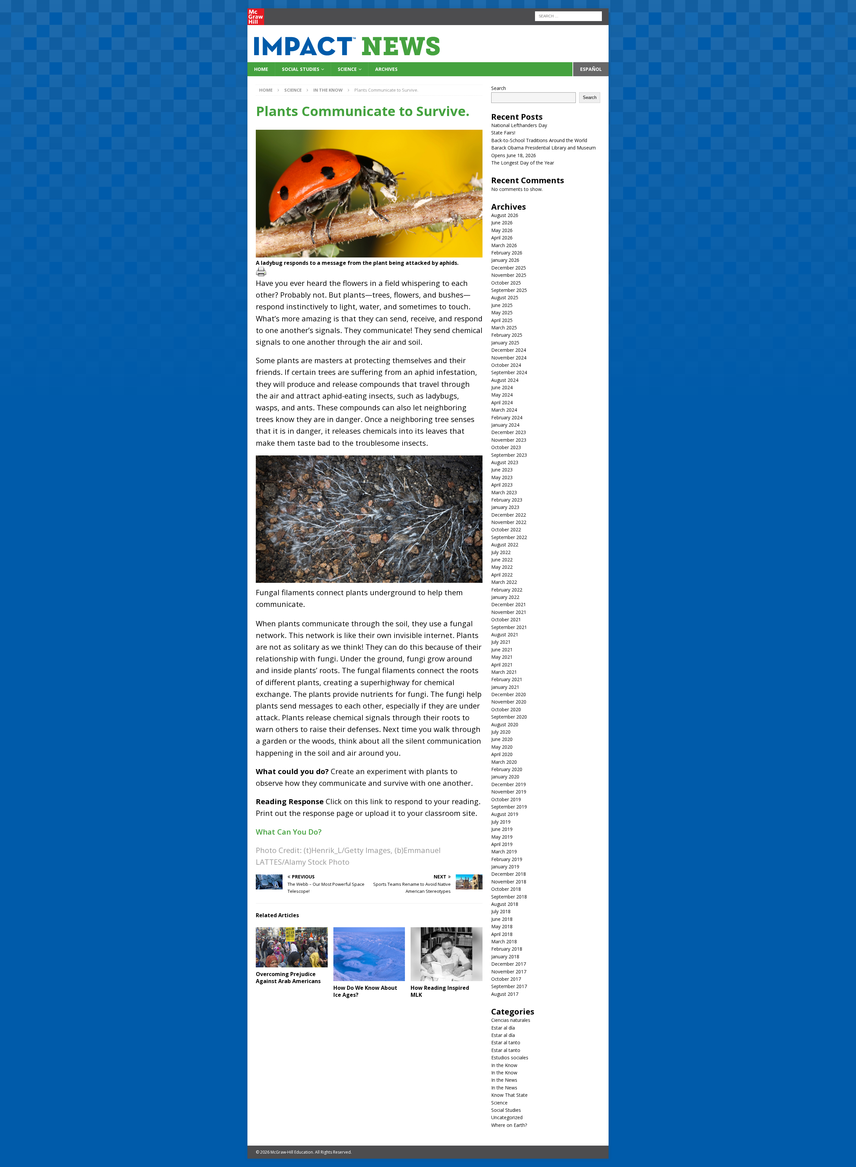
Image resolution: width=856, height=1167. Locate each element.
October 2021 (506, 619)
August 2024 (504, 380)
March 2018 (504, 941)
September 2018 (509, 896)
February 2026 (506, 252)
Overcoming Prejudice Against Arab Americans (288, 977)
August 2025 (504, 297)
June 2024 (502, 387)
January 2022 (505, 597)
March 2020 (504, 762)
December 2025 (508, 267)
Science (347, 69)
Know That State (509, 1095)
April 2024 (502, 402)
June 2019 (502, 829)
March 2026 (504, 245)
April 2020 (502, 754)
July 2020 (501, 732)
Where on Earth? (509, 1125)
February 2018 (506, 949)
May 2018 (502, 926)
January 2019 (505, 866)
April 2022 (502, 574)
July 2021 (501, 642)
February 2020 (506, 769)
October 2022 (506, 529)
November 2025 (508, 275)
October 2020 (506, 709)
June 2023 (502, 469)
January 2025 (505, 342)
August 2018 (504, 904)
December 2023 (508, 432)
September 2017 (509, 986)
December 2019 (508, 784)
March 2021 (504, 672)
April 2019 (502, 844)
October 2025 (506, 283)
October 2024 (506, 365)
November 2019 (508, 791)
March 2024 (504, 410)
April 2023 (502, 485)
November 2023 (508, 440)
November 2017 (508, 971)
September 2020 (509, 717)
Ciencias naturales (510, 1020)
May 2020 (502, 747)
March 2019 (504, 851)
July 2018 (501, 911)
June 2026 (502, 222)
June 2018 (502, 919)
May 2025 (502, 312)
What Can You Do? (289, 832)
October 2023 (506, 447)
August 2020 (504, 724)
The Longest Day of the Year (522, 163)
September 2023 (509, 455)
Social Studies (300, 69)
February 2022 (506, 590)
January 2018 (505, 956)
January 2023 (505, 507)
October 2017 (506, 979)
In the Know (504, 1065)
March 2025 (504, 327)
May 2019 (502, 837)
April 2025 (502, 320)
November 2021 (508, 612)
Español (591, 69)
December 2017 (508, 964)
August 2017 (504, 994)
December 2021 (508, 604)
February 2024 (506, 417)
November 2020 (508, 702)
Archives (386, 69)
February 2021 (506, 679)
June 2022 (502, 559)
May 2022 (502, 567)
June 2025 (502, 305)
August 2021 (504, 634)
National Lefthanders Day (519, 125)
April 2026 (502, 237)
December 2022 (508, 515)
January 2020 (505, 776)
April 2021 (502, 664)
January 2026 (505, 260)
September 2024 (509, 372)
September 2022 (509, 537)
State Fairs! (503, 132)
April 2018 (502, 934)
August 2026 (504, 215)
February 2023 (506, 500)
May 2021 (502, 657)
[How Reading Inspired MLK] (447, 954)
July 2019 (501, 822)
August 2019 (504, 814)
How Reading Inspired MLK (440, 991)
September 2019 (509, 807)
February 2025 (506, 335)
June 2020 (502, 739)
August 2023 (504, 462)
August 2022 (504, 544)
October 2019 (506, 799)
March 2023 (504, 492)
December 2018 (508, 874)
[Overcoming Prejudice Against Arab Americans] (292, 947)
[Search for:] (568, 15)
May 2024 (502, 395)
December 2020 (508, 694)
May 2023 (502, 477)
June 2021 (502, 649)
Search (498, 88)
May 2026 (502, 230)
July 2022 (501, 552)
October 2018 (506, 889)
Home (261, 69)
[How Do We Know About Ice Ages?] (369, 954)
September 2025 (509, 290)
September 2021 (509, 627)
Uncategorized (507, 1117)
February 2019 (506, 859)
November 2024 (508, 357)
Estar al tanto (505, 1042)
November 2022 (508, 522)
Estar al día (503, 1028)
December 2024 (508, 350)
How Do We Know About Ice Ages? (365, 991)
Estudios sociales (509, 1057)
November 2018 (508, 881)
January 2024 (505, 425)
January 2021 (505, 687)
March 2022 (504, 582)
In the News (504, 1080)
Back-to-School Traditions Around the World (539, 140)
